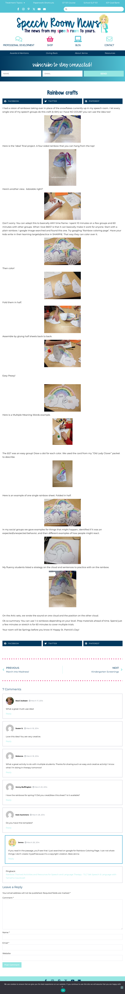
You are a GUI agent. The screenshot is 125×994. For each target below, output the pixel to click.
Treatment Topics (13, 3)
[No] (122, 987)
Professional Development (18, 45)
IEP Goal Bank (113, 3)
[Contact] (109, 39)
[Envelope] (44, 9)
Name (6, 932)
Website (6, 953)
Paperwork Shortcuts (43, 3)
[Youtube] (39, 9)
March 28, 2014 (38, 815)
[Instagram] (23, 9)
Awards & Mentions (19, 53)
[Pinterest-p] (28, 9)
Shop (50, 45)
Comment (8, 898)
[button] (22, 101)
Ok (63, 990)
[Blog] (78, 39)
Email (5, 943)
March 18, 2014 (32, 728)
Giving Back (52, 53)
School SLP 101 (91, 3)
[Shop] (50, 39)
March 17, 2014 (37, 701)
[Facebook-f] (18, 9)
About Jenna (81, 53)
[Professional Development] (19, 39)
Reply (8, 714)
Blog (78, 45)
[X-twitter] (34, 9)
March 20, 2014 (40, 787)
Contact (109, 45)
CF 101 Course (68, 3)
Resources (110, 53)
